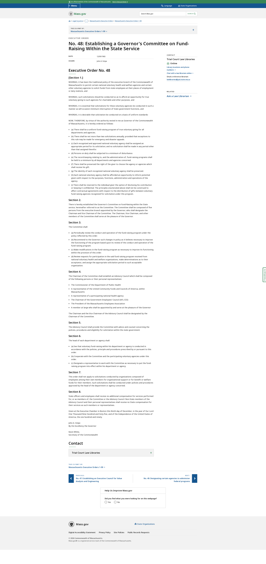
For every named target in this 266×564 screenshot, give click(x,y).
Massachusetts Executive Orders (101, 21)
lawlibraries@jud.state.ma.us (178, 79)
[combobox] (168, 13)
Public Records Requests (138, 532)
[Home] (69, 21)
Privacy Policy (104, 532)
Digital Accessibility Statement (82, 532)
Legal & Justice (78, 21)
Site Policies (119, 532)
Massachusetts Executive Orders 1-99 (128, 21)
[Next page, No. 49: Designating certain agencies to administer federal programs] (194, 478)
